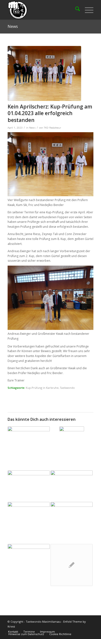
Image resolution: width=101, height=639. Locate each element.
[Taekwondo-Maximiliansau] (42, 10)
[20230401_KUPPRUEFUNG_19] (44, 73)
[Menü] (86, 10)
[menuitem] (75, 10)
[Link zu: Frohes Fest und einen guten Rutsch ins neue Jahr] (71, 481)
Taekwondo (67, 388)
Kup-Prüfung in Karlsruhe (42, 388)
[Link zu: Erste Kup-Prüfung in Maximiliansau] (29, 438)
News (13, 26)
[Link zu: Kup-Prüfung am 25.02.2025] (29, 516)
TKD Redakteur (52, 127)
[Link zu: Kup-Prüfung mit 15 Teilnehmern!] (71, 448)
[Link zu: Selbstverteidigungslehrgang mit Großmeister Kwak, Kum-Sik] (71, 565)
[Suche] (75, 10)
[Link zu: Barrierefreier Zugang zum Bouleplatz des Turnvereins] (29, 565)
